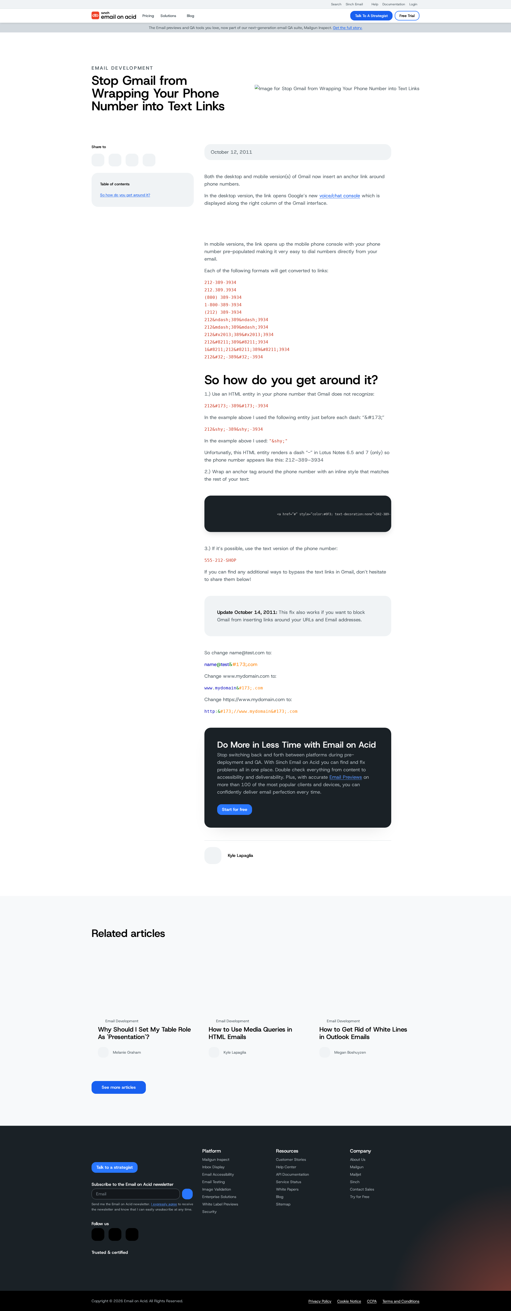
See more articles (119, 1087)
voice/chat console (339, 195)
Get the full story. (347, 27)
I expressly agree (164, 1204)
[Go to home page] (114, 15)
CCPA (372, 1301)
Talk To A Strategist (371, 15)
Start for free (234, 809)
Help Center (286, 1167)
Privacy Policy (319, 1301)
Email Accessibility (218, 1174)
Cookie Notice (349, 1301)
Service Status (288, 1181)
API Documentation (292, 1174)
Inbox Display (213, 1167)
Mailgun (357, 1167)
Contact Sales (362, 1189)
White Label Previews (220, 1204)
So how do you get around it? (125, 194)
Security (209, 1211)
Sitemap (283, 1204)
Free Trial (407, 15)
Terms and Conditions (400, 1301)
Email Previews (345, 777)
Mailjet (355, 1174)
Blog (279, 1196)
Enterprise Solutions (219, 1196)
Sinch (355, 1181)
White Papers (287, 1189)
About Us (357, 1159)
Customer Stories (291, 1159)
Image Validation (216, 1189)
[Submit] (187, 1194)
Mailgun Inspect (215, 1159)
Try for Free (359, 1196)
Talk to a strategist (114, 1167)
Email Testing (213, 1181)
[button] (334, 4)
